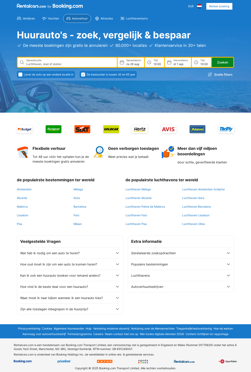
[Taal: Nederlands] (199, 6)
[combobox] (70, 64)
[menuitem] (26, 18)
